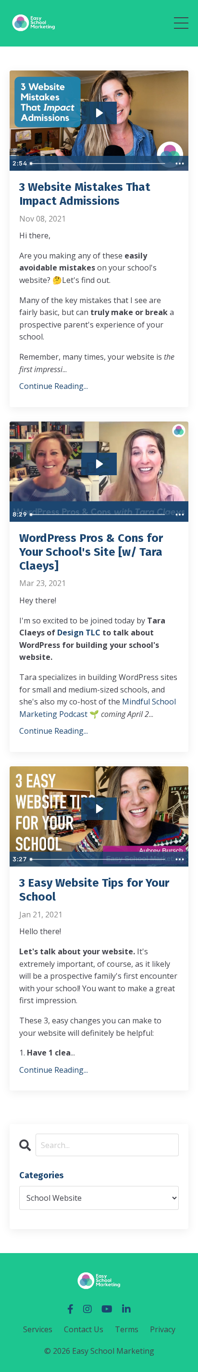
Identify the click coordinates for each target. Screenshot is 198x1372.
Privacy (162, 1329)
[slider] (98, 163)
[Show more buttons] (180, 163)
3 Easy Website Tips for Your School (94, 889)
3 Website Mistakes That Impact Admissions (84, 194)
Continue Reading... (53, 386)
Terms (126, 1329)
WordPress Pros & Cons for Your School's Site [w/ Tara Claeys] (91, 552)
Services (37, 1329)
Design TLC (78, 632)
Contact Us (83, 1329)
